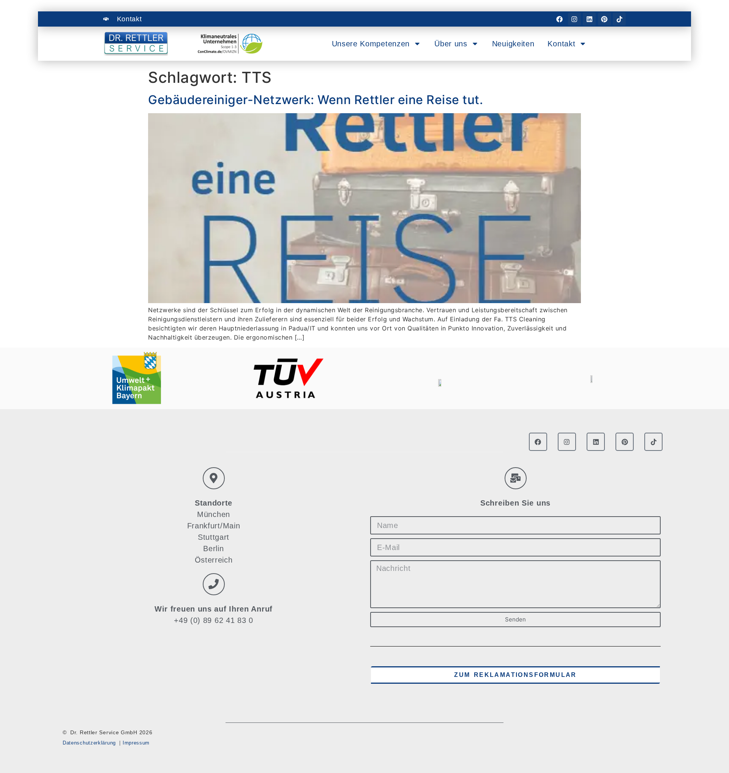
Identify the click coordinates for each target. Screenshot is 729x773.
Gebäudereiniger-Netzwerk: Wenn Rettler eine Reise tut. (315, 99)
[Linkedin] (589, 19)
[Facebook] (559, 19)
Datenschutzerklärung (89, 743)
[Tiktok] (619, 19)
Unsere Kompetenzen (371, 44)
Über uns (450, 44)
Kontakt (561, 44)
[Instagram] (574, 19)
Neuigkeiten (513, 44)
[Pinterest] (604, 19)
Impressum (136, 743)
